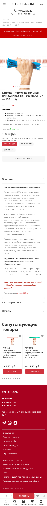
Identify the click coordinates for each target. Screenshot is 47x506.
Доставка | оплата (23, 31)
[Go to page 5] (10, 378)
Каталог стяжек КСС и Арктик (16, 464)
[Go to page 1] (2, 378)
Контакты (30, 35)
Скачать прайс (37, 31)
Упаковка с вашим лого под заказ (18, 468)
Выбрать (12, 371)
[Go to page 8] (15, 378)
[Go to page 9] (17, 378)
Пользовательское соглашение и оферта (21, 481)
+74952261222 (24, 10)
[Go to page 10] (19, 378)
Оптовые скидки (19, 35)
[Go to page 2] (4, 378)
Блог (5, 472)
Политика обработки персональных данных (22, 477)
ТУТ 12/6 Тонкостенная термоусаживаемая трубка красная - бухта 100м (12, 353)
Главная (5, 19)
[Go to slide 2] (15, 86)
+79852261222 (9, 405)
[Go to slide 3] (17, 86)
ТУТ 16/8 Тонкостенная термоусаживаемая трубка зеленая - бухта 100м (34, 353)
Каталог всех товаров (12, 460)
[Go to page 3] (6, 378)
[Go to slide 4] (19, 86)
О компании (9, 31)
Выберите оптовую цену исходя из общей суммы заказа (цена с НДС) (22, 139)
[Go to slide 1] (13, 86)
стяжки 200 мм (22, 293)
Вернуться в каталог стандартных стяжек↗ (23, 282)
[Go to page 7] (13, 378)
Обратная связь (10, 453)
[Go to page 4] (8, 378)
